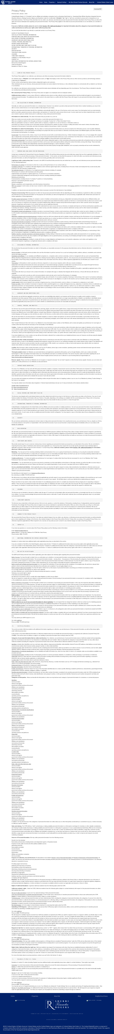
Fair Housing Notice (76, 1013)
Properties (52, 3)
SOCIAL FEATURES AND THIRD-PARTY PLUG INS (24, 45)
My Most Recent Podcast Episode (78, 2)
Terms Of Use (35, 1013)
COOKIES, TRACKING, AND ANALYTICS (21, 42)
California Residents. (17, 64)
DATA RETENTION (16, 50)
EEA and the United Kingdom (19, 63)
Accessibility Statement (60, 1013)
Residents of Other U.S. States (19, 66)
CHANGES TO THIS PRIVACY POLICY (21, 57)
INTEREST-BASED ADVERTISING (20, 43)
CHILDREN (14, 54)
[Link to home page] (9, 2)
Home (40, 2)
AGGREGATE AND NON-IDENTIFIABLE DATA (23, 40)
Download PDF (97, 9)
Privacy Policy (46, 1013)
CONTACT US (15, 59)
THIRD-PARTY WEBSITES (18, 56)
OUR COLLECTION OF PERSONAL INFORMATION (24, 35)
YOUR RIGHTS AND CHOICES (19, 52)
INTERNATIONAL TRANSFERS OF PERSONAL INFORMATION (27, 47)
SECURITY (14, 49)
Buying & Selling (62, 3)
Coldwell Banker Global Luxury (105, 2)
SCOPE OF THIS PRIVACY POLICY (20, 33)
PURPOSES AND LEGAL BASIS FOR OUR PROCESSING (25, 36)
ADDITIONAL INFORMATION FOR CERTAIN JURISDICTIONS (26, 61)
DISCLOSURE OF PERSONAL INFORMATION (23, 38)
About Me (92, 3)
